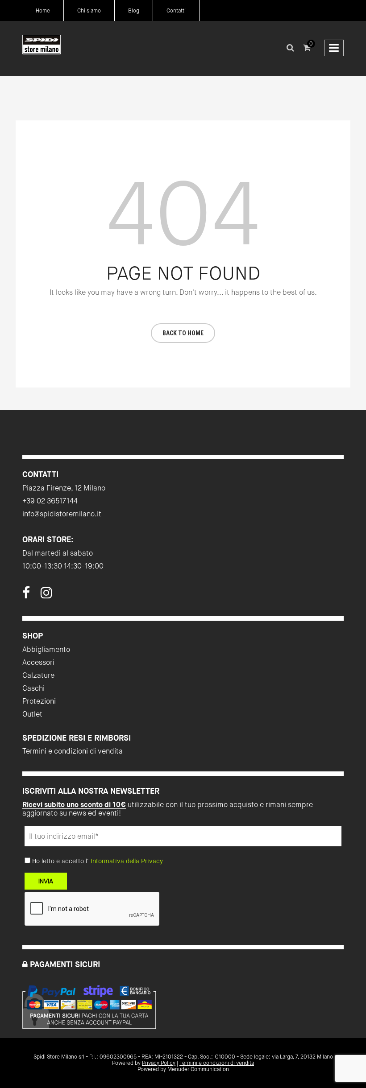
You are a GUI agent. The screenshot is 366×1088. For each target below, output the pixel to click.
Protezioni (39, 701)
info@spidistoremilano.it (61, 514)
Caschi (33, 688)
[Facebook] (26, 595)
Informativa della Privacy (127, 861)
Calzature (38, 675)
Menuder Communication (198, 1069)
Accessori (38, 662)
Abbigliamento (46, 649)
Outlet (32, 714)
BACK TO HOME (183, 333)
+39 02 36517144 (50, 501)
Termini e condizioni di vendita (72, 751)
